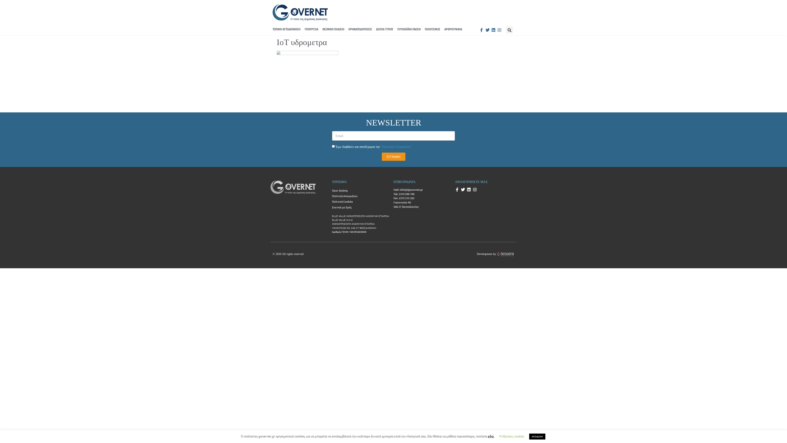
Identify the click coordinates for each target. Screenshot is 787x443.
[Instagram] (499, 30)
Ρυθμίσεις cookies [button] (511, 436)
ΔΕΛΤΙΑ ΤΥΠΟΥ (384, 29)
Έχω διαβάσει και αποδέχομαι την (373, 147)
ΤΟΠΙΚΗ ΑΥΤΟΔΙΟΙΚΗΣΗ (286, 29)
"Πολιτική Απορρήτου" (396, 147)
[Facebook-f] (481, 30)
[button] (509, 30)
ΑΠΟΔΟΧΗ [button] (537, 436)
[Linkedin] (493, 30)
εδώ (491, 436)
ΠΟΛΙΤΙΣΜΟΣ (432, 29)
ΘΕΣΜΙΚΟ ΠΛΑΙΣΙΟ (333, 29)
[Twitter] (487, 30)
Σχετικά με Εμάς (342, 207)
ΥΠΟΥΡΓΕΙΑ (311, 29)
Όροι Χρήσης (340, 190)
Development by (486, 254)
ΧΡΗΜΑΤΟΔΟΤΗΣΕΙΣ (360, 29)
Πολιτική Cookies (342, 201)
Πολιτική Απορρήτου (344, 196)
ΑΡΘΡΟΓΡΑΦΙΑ (453, 29)
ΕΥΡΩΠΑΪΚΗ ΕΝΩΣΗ (409, 29)
